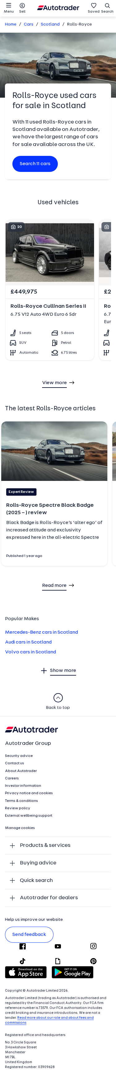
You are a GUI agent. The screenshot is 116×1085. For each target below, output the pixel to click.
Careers (12, 778)
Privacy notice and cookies (29, 793)
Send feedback (29, 934)
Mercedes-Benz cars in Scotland (41, 632)
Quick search (36, 881)
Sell (22, 12)
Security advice (19, 756)
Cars (28, 24)
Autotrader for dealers (49, 898)
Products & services (45, 845)
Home (10, 24)
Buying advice (38, 863)
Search (107, 12)
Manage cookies (20, 828)
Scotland (50, 24)
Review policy (17, 808)
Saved (94, 12)
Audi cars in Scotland (28, 642)
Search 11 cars (35, 163)
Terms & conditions (21, 801)
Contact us (14, 763)
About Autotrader (21, 771)
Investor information (23, 786)
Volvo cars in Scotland (30, 652)
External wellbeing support (28, 816)
